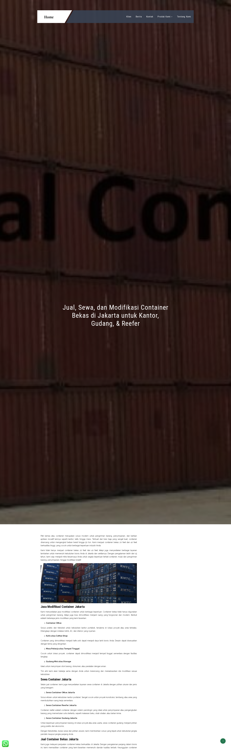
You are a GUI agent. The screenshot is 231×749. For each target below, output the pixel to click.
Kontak (149, 16)
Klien (128, 16)
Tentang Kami (184, 16)
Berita (139, 16)
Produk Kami (164, 16)
